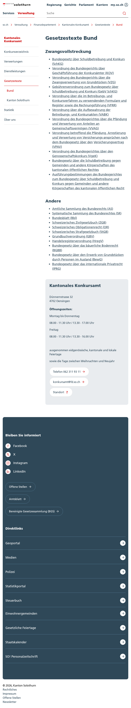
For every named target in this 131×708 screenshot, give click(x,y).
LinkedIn (19, 471)
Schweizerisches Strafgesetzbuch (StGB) (80, 232)
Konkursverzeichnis (16, 51)
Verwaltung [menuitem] (26, 13)
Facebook (20, 446)
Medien (10, 557)
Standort (58, 392)
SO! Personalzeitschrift (21, 656)
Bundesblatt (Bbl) (64, 218)
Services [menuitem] (8, 13)
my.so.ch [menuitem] (117, 4)
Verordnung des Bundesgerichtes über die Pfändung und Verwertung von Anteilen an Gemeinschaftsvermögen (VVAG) (89, 123)
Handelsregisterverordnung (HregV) (77, 241)
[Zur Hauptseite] (16, 4)
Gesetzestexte (102, 24)
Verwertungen (13, 61)
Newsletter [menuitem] (9, 702)
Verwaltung (21, 24)
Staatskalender (16, 642)
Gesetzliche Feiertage (20, 628)
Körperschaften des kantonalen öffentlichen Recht (88, 188)
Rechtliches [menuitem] (10, 689)
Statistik (9, 110)
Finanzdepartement (45, 24)
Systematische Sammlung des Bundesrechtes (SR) (86, 213)
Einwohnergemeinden (21, 613)
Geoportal (12, 543)
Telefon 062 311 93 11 (67, 371)
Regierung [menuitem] (54, 4)
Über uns (10, 119)
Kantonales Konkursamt (75, 24)
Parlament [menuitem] (86, 4)
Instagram (20, 463)
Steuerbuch (13, 600)
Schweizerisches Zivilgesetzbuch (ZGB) (79, 223)
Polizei (10, 572)
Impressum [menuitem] (9, 693)
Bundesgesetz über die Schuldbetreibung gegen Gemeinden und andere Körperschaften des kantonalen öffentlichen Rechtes (86, 165)
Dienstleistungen (14, 71)
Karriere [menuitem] (102, 4)
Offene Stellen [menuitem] (12, 697)
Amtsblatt (15, 499)
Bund (119, 24)
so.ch (5, 24)
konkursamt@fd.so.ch (66, 382)
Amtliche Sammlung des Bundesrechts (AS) (82, 209)
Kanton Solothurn (18, 100)
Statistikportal (15, 586)
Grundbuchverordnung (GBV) (73, 236)
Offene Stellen (18, 486)
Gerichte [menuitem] (70, 4)
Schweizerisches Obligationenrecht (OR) (80, 227)
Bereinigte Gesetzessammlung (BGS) (32, 511)
